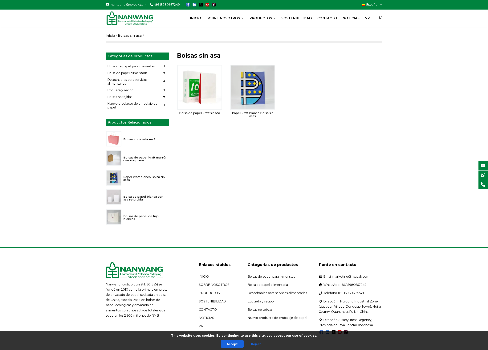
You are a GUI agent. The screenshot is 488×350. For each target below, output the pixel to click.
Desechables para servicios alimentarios (136, 81)
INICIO (195, 18)
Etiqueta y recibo (136, 90)
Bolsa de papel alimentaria (136, 72)
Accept (232, 344)
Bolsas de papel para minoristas (136, 66)
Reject (256, 344)
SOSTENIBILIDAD (296, 18)
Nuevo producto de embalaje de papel (136, 105)
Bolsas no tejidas (136, 96)
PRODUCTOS (260, 18)
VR (367, 18)
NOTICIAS (351, 18)
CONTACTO (327, 18)
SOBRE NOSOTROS (223, 18)
